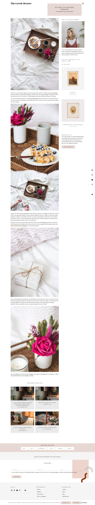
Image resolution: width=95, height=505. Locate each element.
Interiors (70, 11)
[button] (92, 170)
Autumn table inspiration (47, 427)
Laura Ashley (54, 93)
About (63, 491)
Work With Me (65, 496)
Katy (27, 375)
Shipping (39, 491)
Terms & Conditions (41, 496)
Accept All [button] (66, 502)
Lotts (32, 375)
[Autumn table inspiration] (47, 418)
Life (78, 59)
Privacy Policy (40, 494)
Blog (63, 494)
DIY (63, 59)
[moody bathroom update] (47, 393)
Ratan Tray (45, 222)
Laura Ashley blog (33, 98)
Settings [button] (76, 502)
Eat (66, 59)
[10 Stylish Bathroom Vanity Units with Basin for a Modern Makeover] (22, 393)
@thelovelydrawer (42, 456)
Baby (69, 61)
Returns (38, 489)
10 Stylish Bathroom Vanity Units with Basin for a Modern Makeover (22, 404)
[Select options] (83, 72)
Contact (64, 489)
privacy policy (55, 472)
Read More (84, 502)
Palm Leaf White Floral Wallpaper (19, 225)
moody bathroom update (47, 402)
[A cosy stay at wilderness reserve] (22, 418)
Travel (64, 61)
